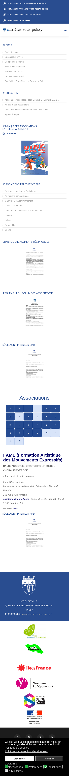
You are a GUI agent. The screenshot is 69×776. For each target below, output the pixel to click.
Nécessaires (15, 767)
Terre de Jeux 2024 (14, 71)
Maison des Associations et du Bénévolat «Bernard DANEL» (32, 100)
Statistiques (54, 767)
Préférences (35, 767)
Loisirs (8, 220)
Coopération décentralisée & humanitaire (24, 210)
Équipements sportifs (14, 62)
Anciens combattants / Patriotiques (20, 191)
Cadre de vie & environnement (19, 201)
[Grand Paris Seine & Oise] (34, 700)
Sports (8, 230)
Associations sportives (15, 67)
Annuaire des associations (17, 105)
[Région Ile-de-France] (34, 667)
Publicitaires (15, 771)
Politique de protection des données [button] (26, 751)
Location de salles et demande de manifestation (27, 109)
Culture (8, 215)
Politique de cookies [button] (17, 747)
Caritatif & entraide (13, 206)
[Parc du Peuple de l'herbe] (34, 631)
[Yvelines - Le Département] (34, 683)
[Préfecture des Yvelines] (34, 717)
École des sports (12, 52)
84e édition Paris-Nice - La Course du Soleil (25, 81)
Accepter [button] (19, 758)
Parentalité (10, 225)
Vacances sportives (14, 57)
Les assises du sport (14, 76)
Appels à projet (12, 114)
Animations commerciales (16, 196)
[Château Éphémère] (34, 648)
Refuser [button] (49, 758)
